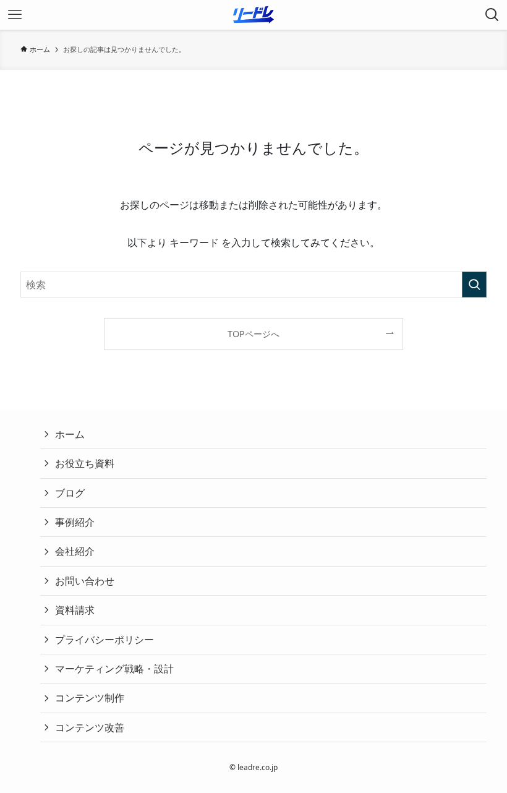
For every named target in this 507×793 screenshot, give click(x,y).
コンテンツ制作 (89, 698)
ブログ (70, 493)
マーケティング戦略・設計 (114, 668)
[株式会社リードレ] (253, 15)
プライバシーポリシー (104, 639)
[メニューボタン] (15, 15)
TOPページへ (253, 334)
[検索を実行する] (474, 285)
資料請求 (75, 610)
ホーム (70, 434)
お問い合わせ (84, 581)
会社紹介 (75, 551)
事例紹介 (75, 522)
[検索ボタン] (492, 15)
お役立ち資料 (84, 463)
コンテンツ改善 (89, 727)
